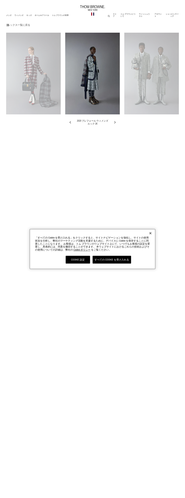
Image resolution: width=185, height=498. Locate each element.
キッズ (29, 15)
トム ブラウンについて (128, 15)
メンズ (9, 15)
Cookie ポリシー (82, 249)
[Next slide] (114, 122)
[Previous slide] (70, 122)
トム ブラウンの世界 (60, 15)
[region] (93, 249)
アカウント (158, 15)
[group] (33, 73)
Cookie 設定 (78, 259)
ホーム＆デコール (42, 15)
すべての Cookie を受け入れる (111, 259)
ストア (115, 15)
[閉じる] (150, 233)
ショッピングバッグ (172, 15)
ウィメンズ (18, 15)
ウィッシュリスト (144, 15)
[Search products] (109, 16)
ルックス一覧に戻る (18, 24)
